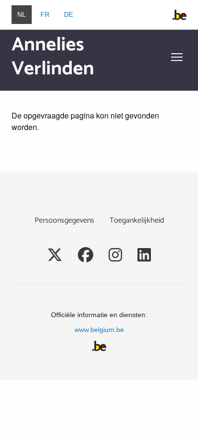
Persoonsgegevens (64, 220)
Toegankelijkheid (137, 220)
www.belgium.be (99, 329)
